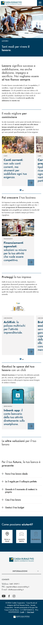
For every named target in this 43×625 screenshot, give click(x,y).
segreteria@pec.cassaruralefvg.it (17, 586)
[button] (40, 3)
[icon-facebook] (9, 596)
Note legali (30, 612)
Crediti (22, 612)
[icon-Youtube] (3, 596)
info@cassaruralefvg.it (16, 589)
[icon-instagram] (14, 596)
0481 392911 (15, 584)
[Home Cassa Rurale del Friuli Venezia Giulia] (11, 3)
